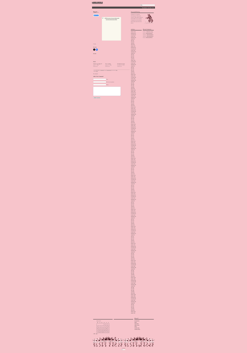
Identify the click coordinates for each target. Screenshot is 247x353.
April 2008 (132, 291)
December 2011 (133, 229)
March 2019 (133, 105)
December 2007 (133, 297)
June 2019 (132, 101)
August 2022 (133, 53)
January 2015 (133, 176)
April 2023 (132, 43)
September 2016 (133, 148)
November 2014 (133, 179)
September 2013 (133, 199)
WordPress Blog (136, 328)
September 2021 (133, 64)
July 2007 (132, 304)
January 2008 (133, 296)
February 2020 (133, 90)
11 (97, 328)
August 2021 (133, 66)
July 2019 (132, 100)
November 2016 (133, 145)
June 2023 (132, 41)
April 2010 (132, 257)
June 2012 (132, 220)
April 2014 (132, 189)
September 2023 (133, 37)
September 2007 (133, 301)
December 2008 (133, 280)
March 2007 (133, 310)
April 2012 (132, 223)
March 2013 (133, 207)
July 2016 (132, 151)
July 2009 (132, 270)
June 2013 (132, 203)
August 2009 (133, 269)
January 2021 (133, 75)
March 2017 (133, 139)
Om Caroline (149, 7)
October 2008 (133, 283)
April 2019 (132, 104)
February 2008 (133, 294)
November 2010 (133, 247)
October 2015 (133, 163)
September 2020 (133, 80)
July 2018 (132, 117)
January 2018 (133, 125)
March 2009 (133, 276)
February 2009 (133, 277)
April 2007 (132, 308)
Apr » (97, 333)
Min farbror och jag (150, 31)
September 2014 (133, 182)
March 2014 (133, 190)
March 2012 (133, 225)
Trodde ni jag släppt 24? (97, 63)
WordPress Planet (137, 329)
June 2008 (132, 288)
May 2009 (132, 273)
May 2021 (132, 70)
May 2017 (132, 136)
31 (108, 332)
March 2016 (133, 156)
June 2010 (132, 254)
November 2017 (133, 128)
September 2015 (133, 165)
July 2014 (132, 185)
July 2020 (132, 83)
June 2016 (132, 152)
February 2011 (133, 243)
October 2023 (133, 36)
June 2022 (132, 56)
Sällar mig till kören (149, 33)
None (116, 70)
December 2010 (133, 246)
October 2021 (133, 63)
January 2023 (133, 46)
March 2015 (133, 173)
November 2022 (133, 48)
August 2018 (133, 115)
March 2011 (133, 242)
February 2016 (133, 158)
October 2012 (133, 215)
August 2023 (133, 39)
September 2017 (133, 131)
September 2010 (133, 250)
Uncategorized (109, 70)
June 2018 (132, 118)
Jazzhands (97, 3)
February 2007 (133, 311)
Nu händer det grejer (121, 63)
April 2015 (132, 172)
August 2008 (133, 286)
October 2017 (133, 129)
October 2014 (133, 180)
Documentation (136, 320)
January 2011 (133, 244)
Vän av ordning (108, 63)
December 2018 (133, 110)
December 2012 (133, 212)
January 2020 (133, 91)
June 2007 (132, 305)
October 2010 (133, 249)
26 (99, 332)
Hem (153, 7)
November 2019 (133, 94)
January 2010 (133, 261)
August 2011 (133, 234)
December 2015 (133, 161)
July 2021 (132, 67)
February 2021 (133, 74)
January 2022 (133, 60)
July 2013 (132, 202)
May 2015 (132, 171)
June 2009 (132, 271)
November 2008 (133, 281)
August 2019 (133, 98)
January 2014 (133, 193)
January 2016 (133, 159)
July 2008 (132, 287)
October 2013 (133, 198)
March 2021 (133, 73)
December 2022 (133, 47)
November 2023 (133, 34)
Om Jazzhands (144, 7)
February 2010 (133, 260)
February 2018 (133, 124)
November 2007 (133, 298)
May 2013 (132, 205)
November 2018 (133, 111)
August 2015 (133, 166)
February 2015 (133, 175)
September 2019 (133, 97)
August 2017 (133, 132)
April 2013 (132, 206)
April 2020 (132, 87)
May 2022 (132, 57)
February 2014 (133, 192)
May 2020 (132, 85)
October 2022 (133, 50)
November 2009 (133, 264)
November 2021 (133, 61)
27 (101, 332)
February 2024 (133, 31)
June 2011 (132, 237)
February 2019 (133, 107)
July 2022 (132, 54)
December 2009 (133, 263)
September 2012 (133, 216)
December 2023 (133, 33)
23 (106, 330)
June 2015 (132, 169)
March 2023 (133, 44)
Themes (135, 326)
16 (106, 328)
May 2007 (132, 307)
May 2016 (132, 154)
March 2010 (133, 259)
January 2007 (133, 313)
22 (104, 330)
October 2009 (133, 266)
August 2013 (133, 200)
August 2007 (133, 303)
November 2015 (133, 162)
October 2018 (133, 112)
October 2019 (133, 95)
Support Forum (136, 325)
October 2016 (133, 146)
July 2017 (132, 134)
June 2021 (132, 68)
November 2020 (133, 77)
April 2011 (132, 240)
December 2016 (133, 144)
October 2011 (133, 232)
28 (102, 332)
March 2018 (133, 122)
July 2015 (132, 168)
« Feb (94, 333)
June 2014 (132, 186)
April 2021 (132, 71)
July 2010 (132, 253)
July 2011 (132, 236)
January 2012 (133, 227)
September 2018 (133, 114)
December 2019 (133, 92)
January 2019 (133, 108)
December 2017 (133, 127)
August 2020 (133, 81)
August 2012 (133, 217)
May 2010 (132, 256)
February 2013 (133, 209)
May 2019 (132, 102)
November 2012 (133, 213)
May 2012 (132, 222)
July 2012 (132, 219)
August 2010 (133, 251)
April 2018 (132, 121)
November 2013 (133, 196)
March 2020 (133, 88)
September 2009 (133, 267)
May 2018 (132, 119)
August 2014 (133, 183)
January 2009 (133, 278)
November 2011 (133, 230)
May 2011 (132, 239)
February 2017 (133, 141)
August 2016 (133, 149)
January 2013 (133, 210)
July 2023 (132, 40)
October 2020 (133, 78)
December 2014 (133, 178)
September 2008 (133, 284)
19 (99, 330)
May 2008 (132, 290)
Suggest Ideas (136, 323)
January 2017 (133, 142)
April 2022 (132, 58)
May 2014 (132, 188)
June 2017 (132, 135)
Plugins (135, 322)
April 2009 (132, 274)
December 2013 (133, 195)
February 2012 (133, 226)
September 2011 (133, 233)
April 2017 (132, 138)
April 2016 (132, 155)
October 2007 (133, 300)
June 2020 (132, 84)
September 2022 (133, 51)
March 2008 (133, 293)
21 (102, 330)
